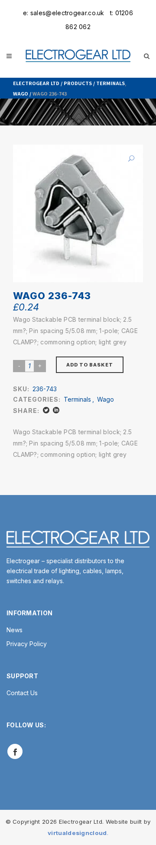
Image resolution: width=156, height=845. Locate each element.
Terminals (110, 82)
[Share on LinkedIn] (56, 410)
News (14, 630)
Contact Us (22, 692)
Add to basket (89, 365)
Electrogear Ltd (36, 82)
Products (78, 82)
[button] (127, 158)
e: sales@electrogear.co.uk (63, 13)
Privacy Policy (26, 643)
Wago (20, 93)
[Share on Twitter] (46, 410)
